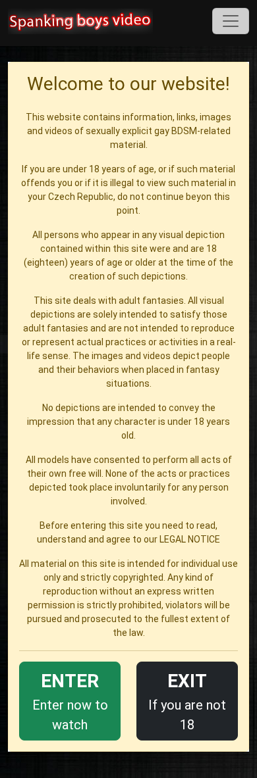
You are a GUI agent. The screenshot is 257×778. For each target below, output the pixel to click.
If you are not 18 (187, 701)
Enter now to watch (70, 701)
